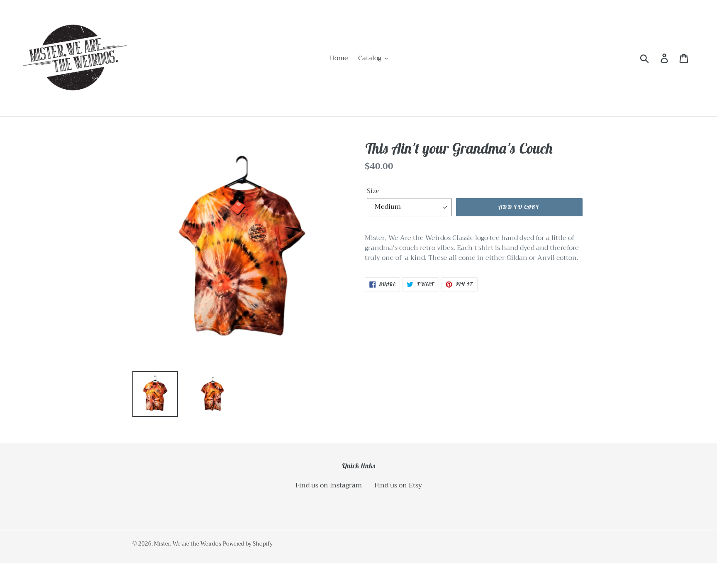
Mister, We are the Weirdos (187, 543)
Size (373, 191)
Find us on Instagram (328, 485)
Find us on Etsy (398, 485)
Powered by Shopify (248, 543)
